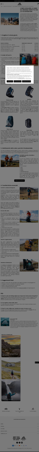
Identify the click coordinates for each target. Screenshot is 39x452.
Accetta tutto (10, 81)
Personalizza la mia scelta (26, 81)
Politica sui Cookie (16, 74)
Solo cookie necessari (17, 81)
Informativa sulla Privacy (10, 74)
